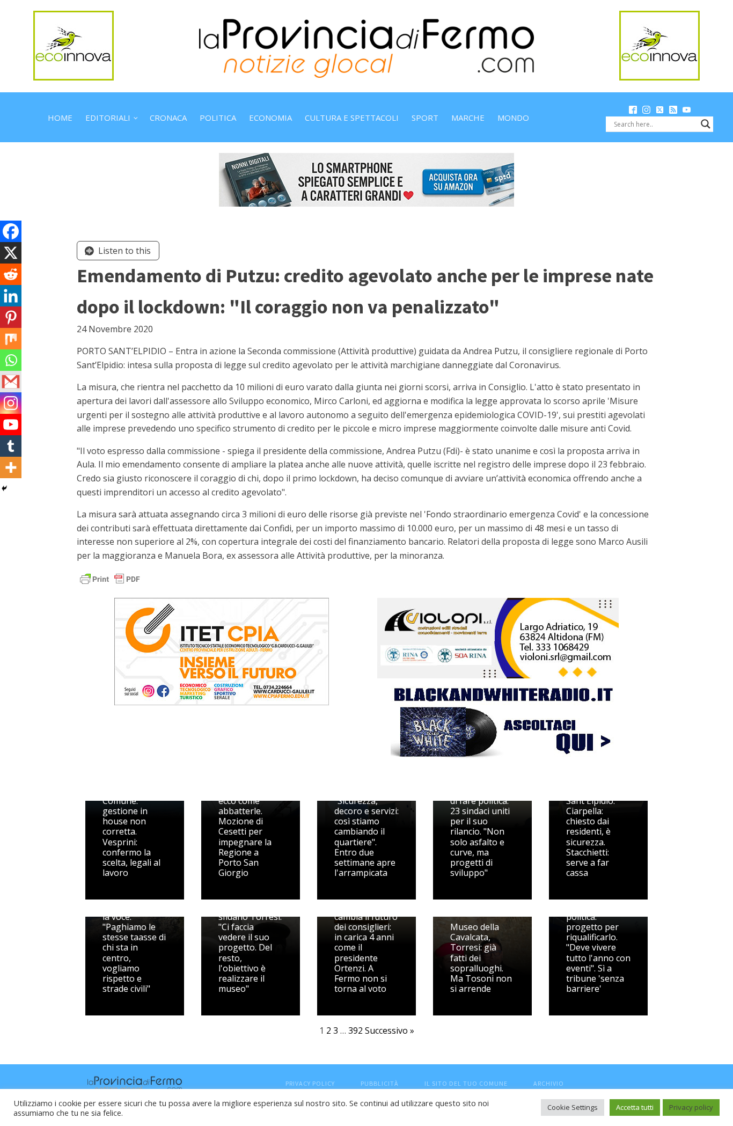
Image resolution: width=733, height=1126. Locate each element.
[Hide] (4, 488)
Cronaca (168, 117)
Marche (468, 117)
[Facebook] (10, 231)
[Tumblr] (10, 446)
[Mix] (10, 338)
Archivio (548, 1083)
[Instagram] (10, 403)
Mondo (513, 117)
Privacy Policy (310, 1083)
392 (355, 1030)
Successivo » (389, 1030)
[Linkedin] (10, 295)
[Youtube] (10, 424)
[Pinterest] (10, 317)
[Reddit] (10, 274)
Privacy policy (691, 1107)
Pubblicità (380, 1083)
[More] (10, 467)
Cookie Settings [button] (572, 1107)
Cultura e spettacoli (352, 117)
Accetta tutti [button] (635, 1107)
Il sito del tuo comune (466, 1083)
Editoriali (107, 117)
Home (60, 117)
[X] (10, 253)
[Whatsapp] (10, 360)
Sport (425, 117)
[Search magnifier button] (705, 123)
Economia (270, 117)
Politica (218, 117)
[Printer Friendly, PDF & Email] (110, 578)
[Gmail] (10, 381)
